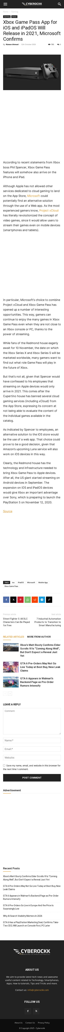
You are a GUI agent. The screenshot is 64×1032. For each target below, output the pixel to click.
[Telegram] (42, 600)
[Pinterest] (20, 600)
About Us (19, 1022)
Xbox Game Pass (11, 586)
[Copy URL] (49, 600)
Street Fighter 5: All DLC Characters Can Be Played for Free (16, 622)
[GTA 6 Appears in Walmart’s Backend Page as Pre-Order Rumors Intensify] (11, 682)
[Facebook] (6, 600)
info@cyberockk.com (38, 990)
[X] (13, 600)
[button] (5, 4)
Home (5, 11)
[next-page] (10, 694)
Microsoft (33, 195)
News (14, 16)
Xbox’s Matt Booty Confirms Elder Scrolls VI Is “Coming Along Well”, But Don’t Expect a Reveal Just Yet (30, 878)
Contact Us (30, 1022)
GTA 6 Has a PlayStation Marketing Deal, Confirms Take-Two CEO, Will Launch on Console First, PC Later (31, 924)
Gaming (14, 11)
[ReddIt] (35, 600)
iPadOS (21, 582)
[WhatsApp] (28, 600)
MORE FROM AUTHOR (39, 636)
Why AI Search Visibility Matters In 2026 (22, 916)
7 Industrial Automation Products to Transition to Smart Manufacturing (47, 622)
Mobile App (43, 582)
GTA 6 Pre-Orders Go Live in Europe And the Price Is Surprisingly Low (28, 907)
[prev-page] (5, 694)
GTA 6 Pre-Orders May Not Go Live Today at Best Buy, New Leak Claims (40, 667)
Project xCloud (49, 210)
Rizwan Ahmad (12, 44)
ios (13, 582)
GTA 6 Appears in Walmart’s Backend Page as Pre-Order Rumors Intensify (37, 682)
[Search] (59, 4)
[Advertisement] (32, 126)
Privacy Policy (44, 1022)
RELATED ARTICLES (13, 636)
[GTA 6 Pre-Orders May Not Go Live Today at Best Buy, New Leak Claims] (11, 667)
